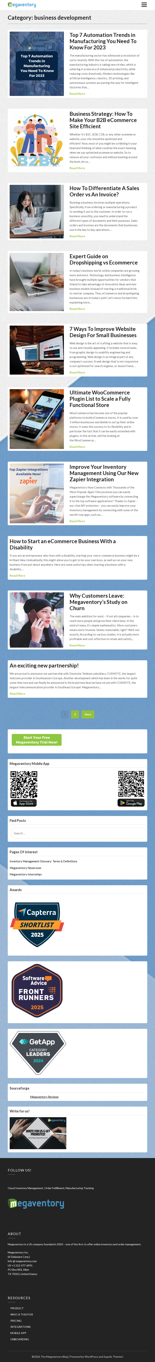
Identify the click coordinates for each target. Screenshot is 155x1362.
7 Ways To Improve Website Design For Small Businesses (103, 332)
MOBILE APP (18, 1333)
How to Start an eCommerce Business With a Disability (63, 544)
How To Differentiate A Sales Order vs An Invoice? (104, 191)
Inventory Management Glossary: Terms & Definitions (43, 861)
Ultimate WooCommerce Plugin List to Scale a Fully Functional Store (100, 398)
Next (88, 714)
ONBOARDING (19, 1339)
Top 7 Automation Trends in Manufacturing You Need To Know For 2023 (103, 41)
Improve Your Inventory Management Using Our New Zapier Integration (104, 473)
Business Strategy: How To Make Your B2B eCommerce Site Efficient (103, 119)
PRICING (16, 1320)
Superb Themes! (113, 1356)
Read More (77, 93)
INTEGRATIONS (20, 1326)
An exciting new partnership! (44, 665)
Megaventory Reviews (44, 1096)
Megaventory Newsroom (25, 868)
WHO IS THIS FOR (21, 1314)
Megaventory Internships (26, 874)
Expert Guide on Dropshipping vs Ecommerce (104, 259)
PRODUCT (17, 1308)
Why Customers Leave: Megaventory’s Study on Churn (98, 601)
